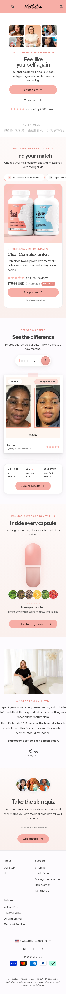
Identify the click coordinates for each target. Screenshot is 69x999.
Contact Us (42, 890)
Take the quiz (33, 100)
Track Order (42, 873)
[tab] (24, 177)
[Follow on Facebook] (24, 949)
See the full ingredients (31, 624)
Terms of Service (14, 924)
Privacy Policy (12, 913)
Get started (31, 839)
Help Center (42, 885)
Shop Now (31, 89)
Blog (6, 873)
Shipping (40, 867)
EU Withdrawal (13, 918)
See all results (30, 486)
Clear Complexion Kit (28, 254)
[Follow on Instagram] (33, 949)
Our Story (10, 867)
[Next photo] (45, 360)
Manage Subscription (48, 879)
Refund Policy (12, 907)
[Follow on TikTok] (41, 949)
